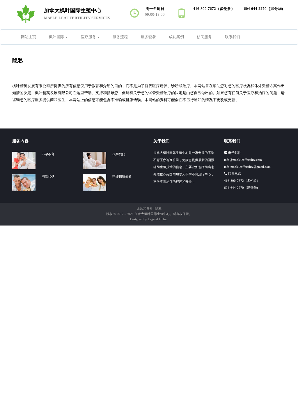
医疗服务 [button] (89, 37)
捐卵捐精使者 (122, 176)
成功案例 (176, 37)
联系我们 (232, 37)
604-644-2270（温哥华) (241, 187)
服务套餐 (148, 37)
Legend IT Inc (157, 219)
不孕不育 (48, 154)
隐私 (158, 208)
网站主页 (28, 37)
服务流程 (120, 37)
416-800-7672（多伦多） (242, 180)
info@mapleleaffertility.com (243, 159)
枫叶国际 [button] (57, 37)
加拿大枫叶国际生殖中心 (152, 214)
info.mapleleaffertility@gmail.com (247, 166)
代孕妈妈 (118, 154)
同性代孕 (48, 176)
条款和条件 (145, 208)
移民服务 (204, 37)
